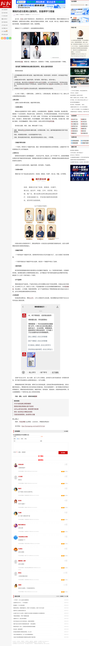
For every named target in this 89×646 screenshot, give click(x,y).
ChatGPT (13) (74, 119)
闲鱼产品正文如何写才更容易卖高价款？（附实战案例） (24, 623)
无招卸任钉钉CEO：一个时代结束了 (20, 602)
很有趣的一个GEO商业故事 (18, 605)
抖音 (21, 19)
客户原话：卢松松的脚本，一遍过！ (77, 104)
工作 (61, 84)
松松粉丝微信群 (75, 140)
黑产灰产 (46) (74, 126)
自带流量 (51, 121)
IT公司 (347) (84, 121)
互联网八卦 (84, 119)
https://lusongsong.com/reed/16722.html (33, 426)
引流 (42, 82)
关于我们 (18, 641)
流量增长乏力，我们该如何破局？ (20, 618)
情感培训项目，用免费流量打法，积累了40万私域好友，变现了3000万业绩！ (29, 607)
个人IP (65, 596)
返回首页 (5, 9)
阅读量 (17, 14)
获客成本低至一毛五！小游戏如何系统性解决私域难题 (24, 626)
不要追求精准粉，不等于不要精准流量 (21, 615)
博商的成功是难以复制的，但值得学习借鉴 (33, 11)
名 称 (15, 436)
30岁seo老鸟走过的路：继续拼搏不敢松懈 (26, 409)
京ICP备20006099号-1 (29, 643)
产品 (24, 88)
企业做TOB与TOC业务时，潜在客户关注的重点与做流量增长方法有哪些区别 (29, 613)
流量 (21, 61)
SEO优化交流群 (85, 140)
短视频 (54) (74, 133)
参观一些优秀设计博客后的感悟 (23, 412)
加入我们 (14, 641)
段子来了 (5, 19)
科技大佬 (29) (74, 130)
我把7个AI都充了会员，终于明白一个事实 (78, 97)
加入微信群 (66, 431)
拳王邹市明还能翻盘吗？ (75, 102)
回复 (63, 471)
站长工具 (5, 25)
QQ (14, 440)
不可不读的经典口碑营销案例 (22, 403)
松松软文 (7, 38)
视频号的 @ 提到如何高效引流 (19, 610)
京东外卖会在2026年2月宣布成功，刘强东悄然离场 (23, 621)
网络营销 (61, 596)
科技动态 (5, 22)
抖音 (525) (84, 130)
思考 (36, 396)
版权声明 (31, 641)
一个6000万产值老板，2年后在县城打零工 (79, 90)
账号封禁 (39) (84, 126)
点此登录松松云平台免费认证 (21, 434)
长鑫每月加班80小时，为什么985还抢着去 (79, 106)
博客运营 (22, 14)
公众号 (31, 298)
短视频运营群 (75, 143)
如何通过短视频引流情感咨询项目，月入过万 (22, 631)
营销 (49, 111)
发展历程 (35, 641)
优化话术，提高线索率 (17, 629)
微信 (50, 84)
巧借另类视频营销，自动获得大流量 (24, 414)
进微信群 (5, 38)
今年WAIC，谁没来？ (74, 92)
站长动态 (5, 12)
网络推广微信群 (85, 143)
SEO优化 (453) (75, 121)
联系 (15, 438)
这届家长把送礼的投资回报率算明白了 (78, 159)
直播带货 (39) (74, 128)
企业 (24, 130)
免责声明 (27, 641)
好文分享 (5, 15)
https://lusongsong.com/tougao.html (78, 55)
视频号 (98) (84, 128)
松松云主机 (10, 38)
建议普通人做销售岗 (74, 150)
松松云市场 (2, 38)
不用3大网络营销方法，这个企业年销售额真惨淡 (23, 634)
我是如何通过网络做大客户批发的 (24, 406)
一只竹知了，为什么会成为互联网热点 (21, 599)
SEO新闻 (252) (85, 133)
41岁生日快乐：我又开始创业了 (76, 152)
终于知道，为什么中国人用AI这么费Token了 (79, 99)
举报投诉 (22, 641)
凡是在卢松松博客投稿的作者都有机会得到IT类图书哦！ (24, 637)
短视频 (32, 82)
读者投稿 (27, 14)
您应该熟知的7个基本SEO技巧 (76, 95)
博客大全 (5, 28)
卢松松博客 (6, 4)
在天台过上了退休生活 (74, 155)
